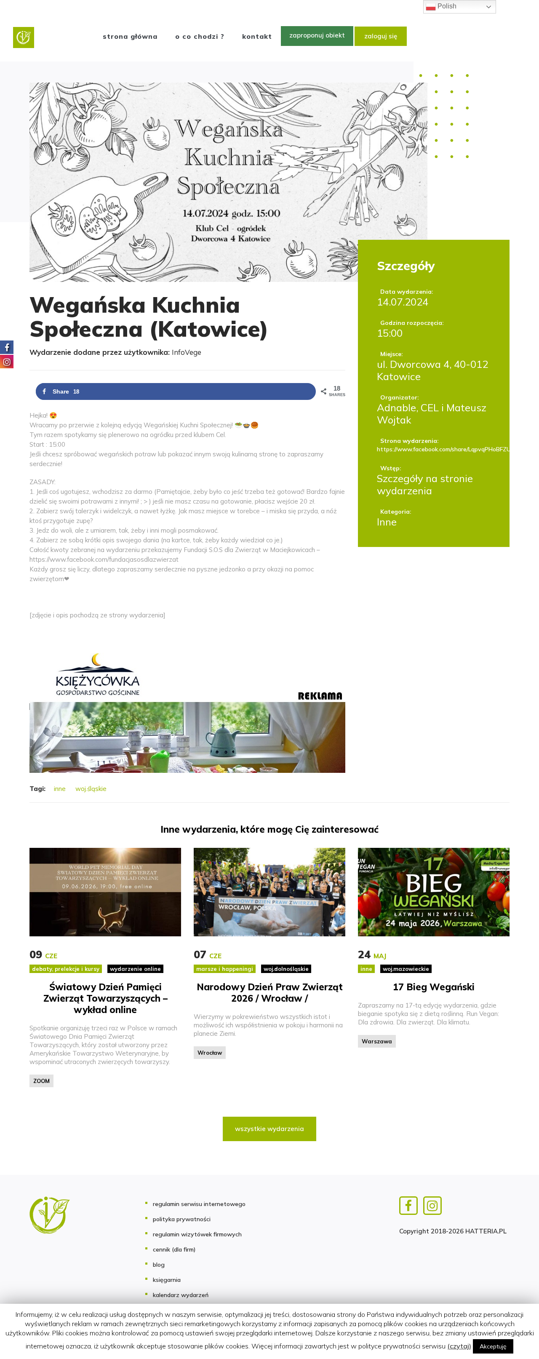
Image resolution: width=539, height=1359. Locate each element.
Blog (159, 1264)
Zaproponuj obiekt (317, 35)
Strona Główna (130, 36)
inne (60, 788)
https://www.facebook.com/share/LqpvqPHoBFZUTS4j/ (434, 449)
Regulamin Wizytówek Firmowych (197, 1234)
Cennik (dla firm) (174, 1249)
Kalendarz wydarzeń (180, 1295)
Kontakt (257, 36)
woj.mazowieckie (406, 968)
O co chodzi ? (199, 36)
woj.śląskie (91, 788)
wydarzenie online (135, 968)
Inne (387, 521)
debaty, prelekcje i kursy (65, 968)
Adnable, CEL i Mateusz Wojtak (431, 413)
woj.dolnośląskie (286, 968)
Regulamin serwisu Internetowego (199, 1204)
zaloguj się (380, 36)
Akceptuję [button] (493, 1346)
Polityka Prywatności (182, 1219)
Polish (446, 6)
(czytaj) (459, 1346)
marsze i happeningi (224, 968)
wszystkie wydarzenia (269, 1129)
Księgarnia (167, 1280)
